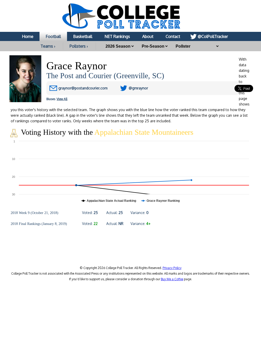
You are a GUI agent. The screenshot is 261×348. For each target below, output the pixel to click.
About (147, 36)
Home (27, 36)
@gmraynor (138, 88)
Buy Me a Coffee (172, 279)
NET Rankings (117, 36)
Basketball (82, 36)
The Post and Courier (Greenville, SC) (105, 75)
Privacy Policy (172, 268)
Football (53, 36)
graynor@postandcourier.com (83, 88)
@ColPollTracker (213, 36)
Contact (173, 36)
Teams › (48, 46)
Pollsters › (79, 46)
